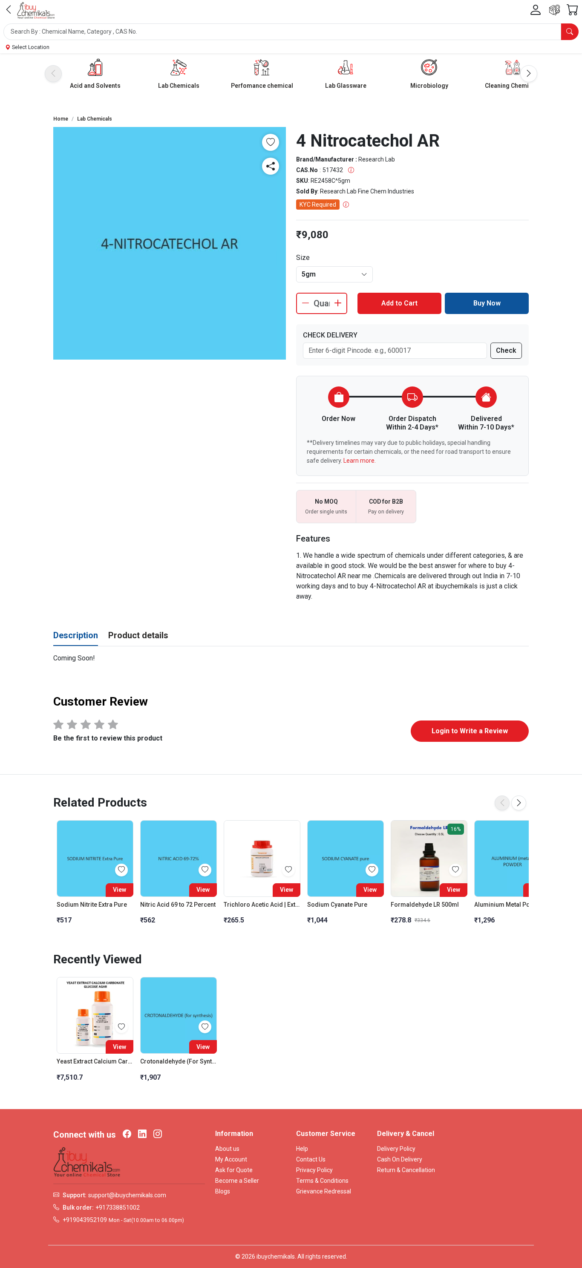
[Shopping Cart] (573, 10)
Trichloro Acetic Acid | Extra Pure (262, 904)
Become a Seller (237, 1180)
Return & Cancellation (406, 1170)
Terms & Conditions (322, 1180)
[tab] (75, 635)
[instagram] (157, 1135)
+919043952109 (85, 1219)
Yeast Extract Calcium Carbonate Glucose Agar (95, 1061)
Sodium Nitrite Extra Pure (92, 904)
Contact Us (311, 1159)
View (119, 889)
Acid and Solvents (95, 85)
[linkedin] (142, 1135)
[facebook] (127, 1135)
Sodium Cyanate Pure (337, 904)
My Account (231, 1159)
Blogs (222, 1191)
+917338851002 (117, 1207)
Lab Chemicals (178, 85)
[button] (291, 31)
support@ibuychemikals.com (127, 1195)
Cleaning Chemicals (513, 85)
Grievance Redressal (323, 1191)
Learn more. (359, 460)
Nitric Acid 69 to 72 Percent (178, 904)
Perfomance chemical (262, 85)
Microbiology (429, 85)
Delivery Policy (396, 1148)
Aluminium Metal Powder (509, 904)
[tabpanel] (291, 658)
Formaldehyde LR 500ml (425, 904)
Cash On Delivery (399, 1159)
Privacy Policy (314, 1170)
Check (506, 350)
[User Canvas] (535, 10)
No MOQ (326, 501)
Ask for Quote (234, 1170)
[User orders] (554, 10)
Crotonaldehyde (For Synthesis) (178, 1061)
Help (302, 1148)
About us (227, 1148)
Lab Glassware (345, 85)
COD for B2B (386, 501)
